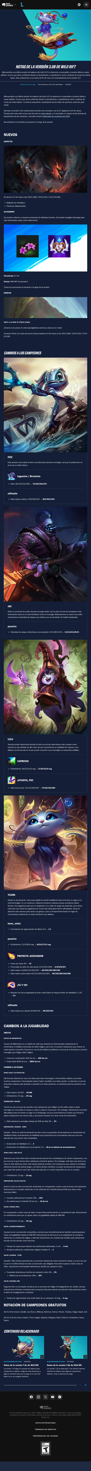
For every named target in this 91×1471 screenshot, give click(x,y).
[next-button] (85, 1385)
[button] (28, 84)
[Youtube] (52, 1397)
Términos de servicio (45, 1429)
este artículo (46, 113)
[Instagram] (38, 1397)
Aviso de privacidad (45, 1423)
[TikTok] (59, 1397)
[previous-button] (80, 1385)
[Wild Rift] (22, 4)
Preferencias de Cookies (45, 1436)
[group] (45, 1358)
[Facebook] (31, 1397)
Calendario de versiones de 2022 (56, 116)
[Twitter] (45, 1397)
